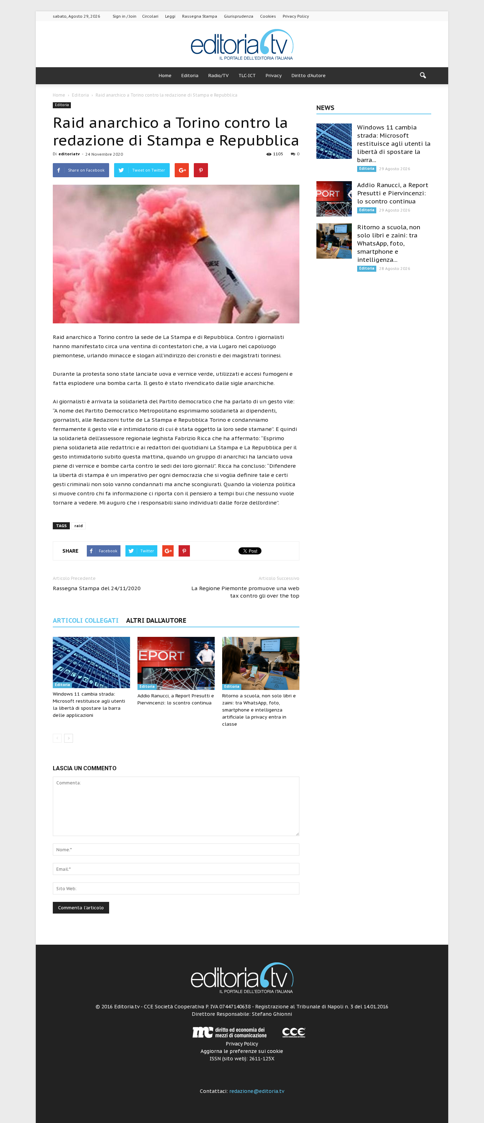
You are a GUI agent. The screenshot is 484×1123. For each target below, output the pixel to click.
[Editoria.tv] (242, 45)
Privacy (274, 76)
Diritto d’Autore (309, 76)
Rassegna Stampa (199, 16)
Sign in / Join (124, 16)
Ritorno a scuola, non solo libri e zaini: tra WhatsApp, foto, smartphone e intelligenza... (388, 243)
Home (165, 76)
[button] (422, 75)
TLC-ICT (247, 76)
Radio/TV (218, 76)
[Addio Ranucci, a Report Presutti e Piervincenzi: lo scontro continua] (176, 663)
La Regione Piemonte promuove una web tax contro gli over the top (245, 592)
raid (78, 525)
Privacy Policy (296, 16)
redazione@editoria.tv (256, 1091)
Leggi (170, 16)
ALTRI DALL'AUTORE (156, 620)
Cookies (268, 16)
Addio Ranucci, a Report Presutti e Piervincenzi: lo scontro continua (392, 193)
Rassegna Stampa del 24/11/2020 (97, 588)
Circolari (150, 16)
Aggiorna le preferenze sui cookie (242, 1051)
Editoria (189, 76)
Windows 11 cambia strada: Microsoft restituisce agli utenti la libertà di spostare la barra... (393, 143)
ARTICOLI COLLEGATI (86, 620)
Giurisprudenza (238, 16)
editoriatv (69, 153)
